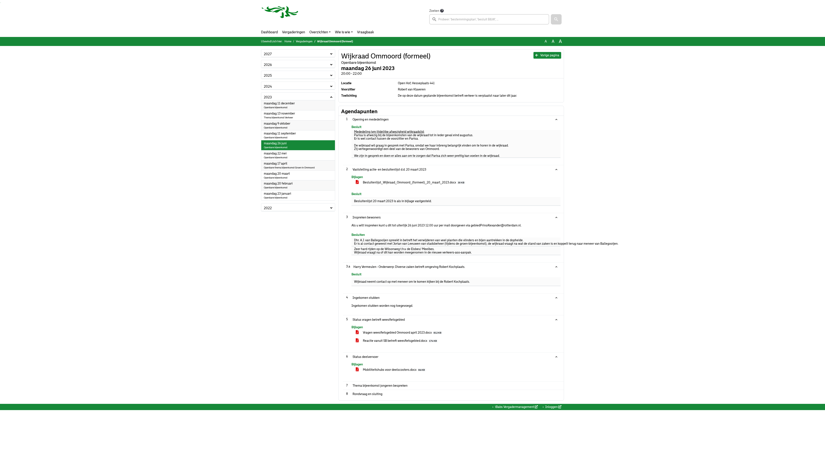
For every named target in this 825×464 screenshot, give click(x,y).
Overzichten (318, 32)
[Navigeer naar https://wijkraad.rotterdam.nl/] (280, 16)
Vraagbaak (365, 32)
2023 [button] (268, 97)
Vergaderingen (293, 32)
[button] (556, 19)
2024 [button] (268, 86)
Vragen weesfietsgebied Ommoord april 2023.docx (401, 332)
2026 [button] (268, 65)
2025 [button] (268, 75)
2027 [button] (268, 54)
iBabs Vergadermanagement (514, 407)
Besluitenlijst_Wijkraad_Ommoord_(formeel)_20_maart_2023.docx (413, 182)
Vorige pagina (549, 55)
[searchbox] (489, 19)
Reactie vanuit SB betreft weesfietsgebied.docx (399, 340)
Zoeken (434, 10)
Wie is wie (342, 32)
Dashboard (269, 32)
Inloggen (551, 407)
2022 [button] (268, 208)
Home (287, 41)
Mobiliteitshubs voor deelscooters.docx (393, 369)
